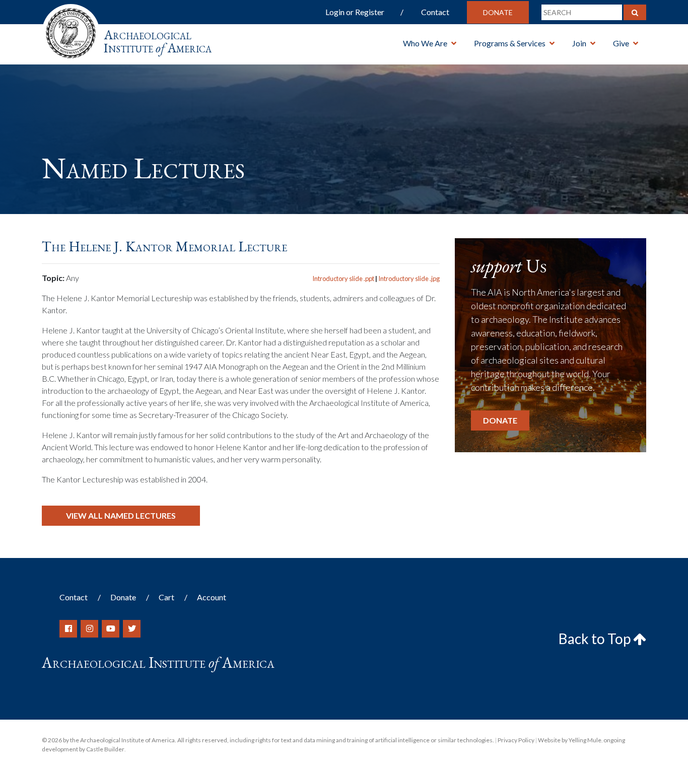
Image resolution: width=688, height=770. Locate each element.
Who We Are (425, 43)
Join (579, 43)
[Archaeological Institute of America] (71, 30)
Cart (166, 597)
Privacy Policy (516, 740)
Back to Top (596, 638)
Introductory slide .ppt (343, 278)
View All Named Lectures (121, 515)
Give (621, 43)
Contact (435, 12)
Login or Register (354, 12)
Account (211, 597)
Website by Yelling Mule (569, 740)
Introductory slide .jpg (409, 278)
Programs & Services (509, 43)
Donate (498, 12)
